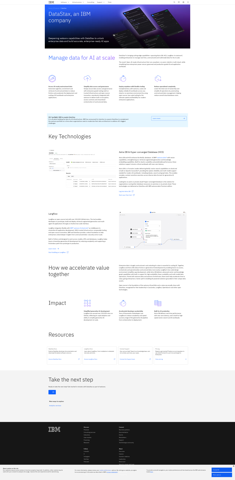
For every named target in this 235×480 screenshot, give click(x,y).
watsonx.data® (162, 157)
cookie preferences (105, 470)
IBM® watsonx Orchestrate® (79, 228)
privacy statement (112, 472)
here (151, 472)
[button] (183, 2)
